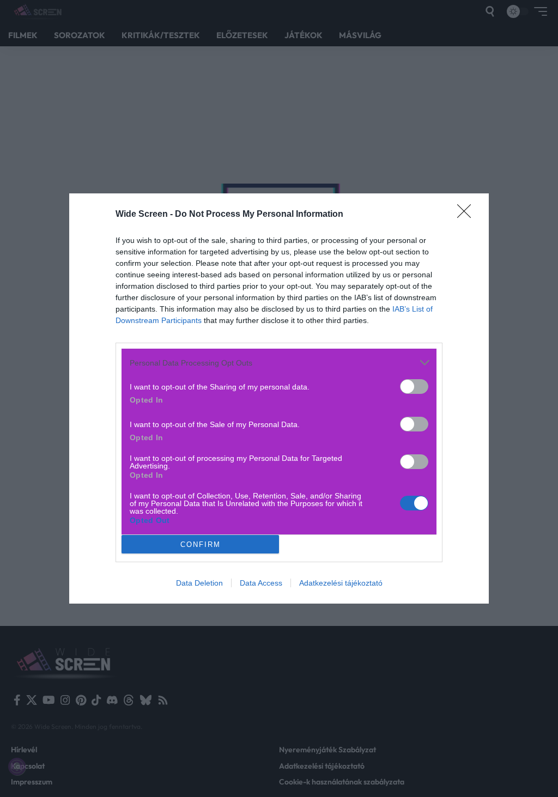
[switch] (414, 386)
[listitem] (279, 362)
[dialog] (279, 398)
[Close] (467, 214)
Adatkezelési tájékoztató (341, 583)
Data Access (261, 583)
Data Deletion (199, 583)
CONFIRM (200, 544)
